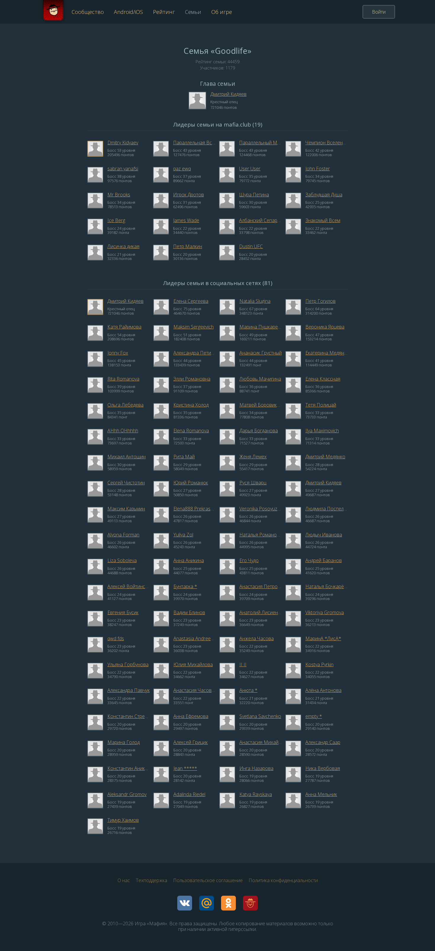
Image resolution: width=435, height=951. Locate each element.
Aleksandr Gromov (126, 794)
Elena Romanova (191, 430)
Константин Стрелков (128, 716)
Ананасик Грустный (260, 352)
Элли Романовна (191, 378)
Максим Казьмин (126, 508)
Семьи (193, 11)
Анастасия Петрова (260, 586)
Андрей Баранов (323, 560)
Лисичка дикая (123, 246)
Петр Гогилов (320, 301)
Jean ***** (185, 768)
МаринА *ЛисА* (323, 638)
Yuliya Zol (183, 534)
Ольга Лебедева (125, 404)
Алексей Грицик (190, 742)
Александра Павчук (128, 690)
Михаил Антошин (126, 456)
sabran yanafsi (122, 168)
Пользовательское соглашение (208, 880)
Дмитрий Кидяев (228, 94)
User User (249, 168)
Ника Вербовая (322, 768)
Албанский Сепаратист (260, 220)
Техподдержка (151, 880)
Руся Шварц (252, 482)
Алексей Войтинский (128, 586)
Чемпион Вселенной (326, 142)
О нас (123, 880)
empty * (313, 716)
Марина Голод (123, 742)
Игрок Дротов (188, 194)
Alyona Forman (123, 534)
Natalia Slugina (254, 301)
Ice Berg (116, 220)
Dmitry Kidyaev (122, 142)
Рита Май (184, 456)
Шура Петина (254, 194)
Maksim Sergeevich (193, 326)
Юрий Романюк (190, 482)
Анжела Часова (256, 638)
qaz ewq (182, 168)
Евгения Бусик (122, 612)
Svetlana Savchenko (260, 716)
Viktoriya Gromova (324, 612)
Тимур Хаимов (123, 820)
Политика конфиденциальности (283, 880)
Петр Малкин (187, 246)
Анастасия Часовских (194, 690)
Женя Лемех (253, 456)
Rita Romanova (123, 378)
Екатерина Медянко (326, 352)
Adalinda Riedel (189, 794)
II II (242, 664)
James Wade (186, 220)
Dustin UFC (251, 246)
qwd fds (115, 638)
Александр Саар (322, 742)
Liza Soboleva (122, 560)
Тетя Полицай (320, 404)
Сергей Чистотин (126, 482)
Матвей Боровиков (260, 404)
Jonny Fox (117, 352)
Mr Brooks (118, 194)
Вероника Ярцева (324, 326)
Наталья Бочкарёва (326, 586)
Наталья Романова (260, 534)
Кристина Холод (191, 404)
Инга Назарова (256, 768)
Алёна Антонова (323, 690)
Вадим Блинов (189, 612)
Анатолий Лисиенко (260, 612)
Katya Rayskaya (255, 794)
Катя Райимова (124, 326)
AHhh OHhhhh (122, 430)
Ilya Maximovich (322, 430)
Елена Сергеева (190, 301)
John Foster (317, 168)
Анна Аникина (188, 560)
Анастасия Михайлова (260, 742)
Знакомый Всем (322, 220)
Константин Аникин (128, 768)
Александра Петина (194, 352)
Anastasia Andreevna (194, 638)
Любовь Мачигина (260, 378)
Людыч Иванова (323, 534)
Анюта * (248, 690)
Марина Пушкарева (260, 326)
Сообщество (88, 11)
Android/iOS (128, 11)
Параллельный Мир (260, 142)
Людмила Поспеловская (326, 508)
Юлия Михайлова (193, 664)
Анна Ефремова (190, 716)
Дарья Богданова (258, 430)
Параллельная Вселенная (194, 142)
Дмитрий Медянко (325, 456)
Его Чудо (249, 560)
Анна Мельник (321, 794)
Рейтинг (164, 11)
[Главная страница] (53, 12)
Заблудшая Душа (323, 194)
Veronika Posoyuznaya (260, 508)
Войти (379, 12)
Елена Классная (322, 378)
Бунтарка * (185, 586)
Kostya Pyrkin (319, 664)
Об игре (221, 11)
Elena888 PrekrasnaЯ (194, 508)
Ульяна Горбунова (128, 664)
